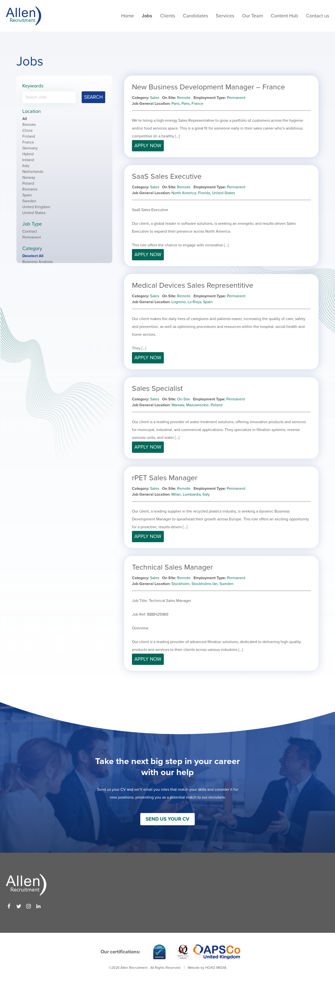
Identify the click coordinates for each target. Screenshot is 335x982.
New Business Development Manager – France (208, 87)
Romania (29, 189)
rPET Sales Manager (164, 477)
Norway (28, 177)
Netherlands (32, 171)
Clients (167, 16)
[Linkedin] (38, 906)
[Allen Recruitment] (23, 16)
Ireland (28, 159)
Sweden (29, 201)
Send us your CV (167, 819)
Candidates (195, 16)
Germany (30, 148)
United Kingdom (36, 206)
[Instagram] (29, 906)
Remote (29, 124)
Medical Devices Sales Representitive (192, 285)
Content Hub (284, 16)
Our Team (252, 16)
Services (225, 16)
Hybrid (28, 154)
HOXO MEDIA (215, 968)
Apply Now (147, 146)
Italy (25, 165)
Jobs (147, 16)
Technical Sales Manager (172, 567)
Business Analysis (37, 261)
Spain (27, 195)
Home (127, 16)
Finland (28, 136)
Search (93, 97)
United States (33, 212)
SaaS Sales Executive (167, 176)
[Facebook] (9, 906)
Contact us (317, 16)
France (28, 142)
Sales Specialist (157, 388)
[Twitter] (19, 906)
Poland (28, 183)
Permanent (31, 237)
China (27, 130)
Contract (29, 231)
